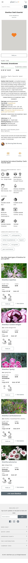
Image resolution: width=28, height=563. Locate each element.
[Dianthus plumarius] (14, 465)
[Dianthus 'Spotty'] (14, 373)
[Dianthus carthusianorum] (14, 419)
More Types (19, 156)
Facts (8, 155)
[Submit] (25, 6)
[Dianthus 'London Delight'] (14, 327)
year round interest (10, 111)
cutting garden (7, 110)
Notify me (14, 55)
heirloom (18, 110)
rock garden (14, 244)
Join (22, 516)
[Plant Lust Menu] (2, 2)
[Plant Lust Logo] (14, 2)
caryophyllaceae (11, 103)
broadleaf (5, 235)
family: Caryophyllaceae (9, 240)
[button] (22, 6)
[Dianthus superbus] (14, 282)
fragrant (14, 110)
